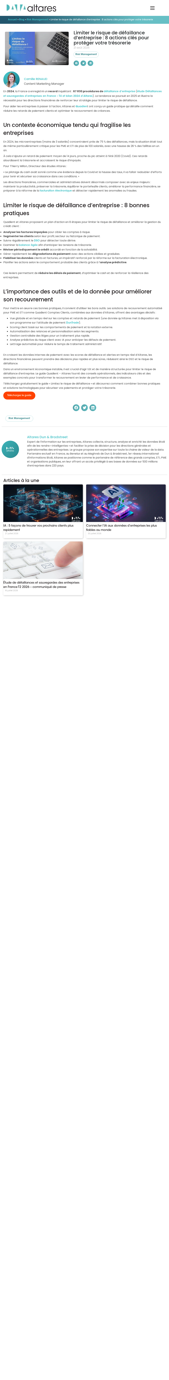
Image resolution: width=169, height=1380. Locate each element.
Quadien (81, 106)
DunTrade (72, 323)
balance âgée (28, 245)
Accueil (12, 20)
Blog (21, 20)
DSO (37, 240)
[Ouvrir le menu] (152, 8)
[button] (76, 63)
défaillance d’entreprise (119, 91)
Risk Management (37, 20)
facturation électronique (56, 191)
